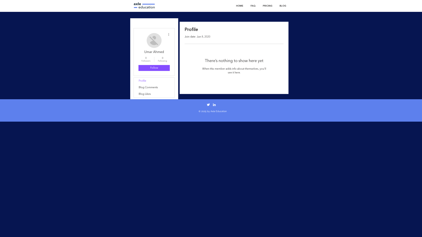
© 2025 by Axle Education (213, 111)
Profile (142, 81)
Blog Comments (148, 87)
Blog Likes (145, 94)
